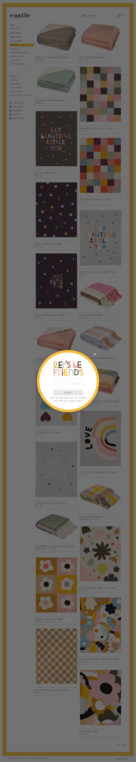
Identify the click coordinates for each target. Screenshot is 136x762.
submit (68, 393)
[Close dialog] (95, 354)
